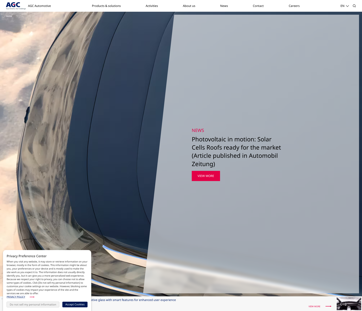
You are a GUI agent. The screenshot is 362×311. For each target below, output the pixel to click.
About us (189, 6)
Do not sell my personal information (33, 304)
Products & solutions (106, 6)
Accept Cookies (75, 304)
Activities (152, 6)
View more (206, 172)
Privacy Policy (16, 296)
